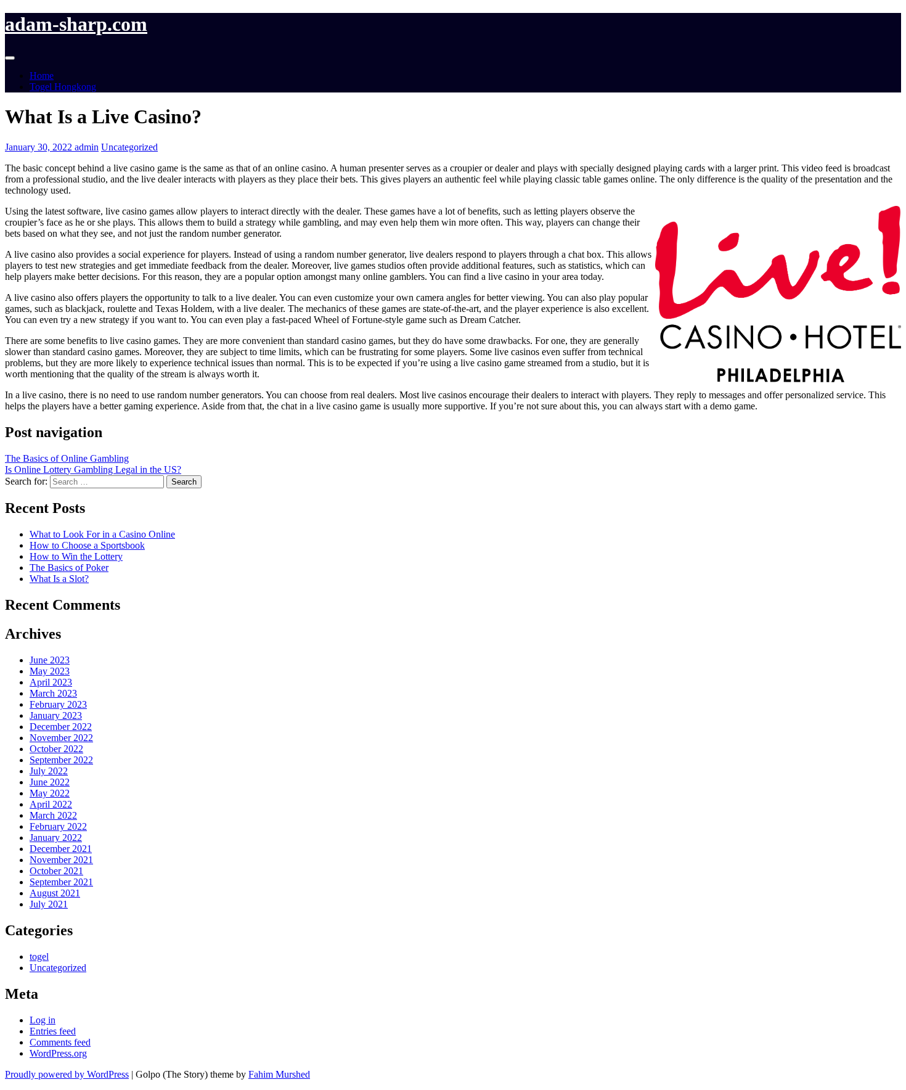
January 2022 (56, 837)
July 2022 (49, 771)
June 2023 (50, 660)
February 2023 (58, 704)
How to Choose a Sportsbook (87, 545)
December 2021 (61, 848)
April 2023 (51, 682)
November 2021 (61, 859)
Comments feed (60, 1042)
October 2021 (56, 871)
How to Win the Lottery (76, 556)
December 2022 (61, 726)
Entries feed (53, 1031)
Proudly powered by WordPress (67, 1074)
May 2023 (50, 671)
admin (87, 147)
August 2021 (55, 893)
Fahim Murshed (279, 1074)
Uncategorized (129, 147)
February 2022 (58, 826)
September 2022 (61, 760)
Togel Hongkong (63, 86)
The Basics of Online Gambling (67, 458)
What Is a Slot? (59, 578)
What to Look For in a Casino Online (102, 534)
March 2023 (53, 693)
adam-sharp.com (76, 24)
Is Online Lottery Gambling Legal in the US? (93, 469)
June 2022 (50, 782)
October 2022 (56, 749)
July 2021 (49, 904)
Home (42, 75)
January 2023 (56, 715)
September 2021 (61, 882)
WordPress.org (58, 1053)
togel (39, 956)
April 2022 (51, 804)
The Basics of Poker (69, 567)
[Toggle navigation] (10, 58)
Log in (42, 1020)
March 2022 (53, 815)
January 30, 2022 (40, 147)
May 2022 (50, 793)
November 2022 (61, 737)
